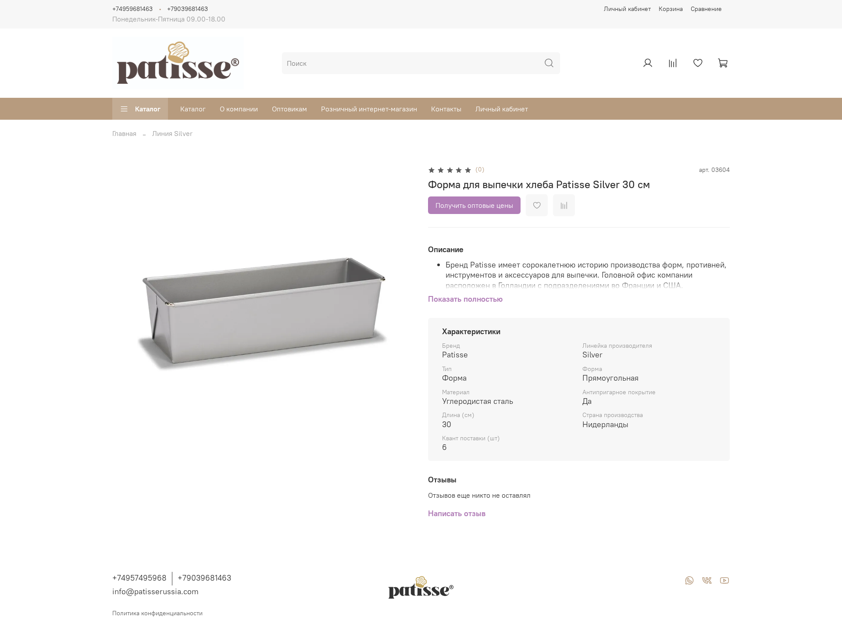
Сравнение (706, 9)
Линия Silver (172, 133)
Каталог (148, 108)
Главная (124, 133)
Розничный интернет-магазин (369, 108)
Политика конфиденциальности (157, 613)
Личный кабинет (627, 9)
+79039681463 (187, 9)
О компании (239, 108)
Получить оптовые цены (474, 205)
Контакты (446, 108)
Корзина (671, 9)
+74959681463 (132, 9)
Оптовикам (289, 108)
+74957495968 (139, 578)
